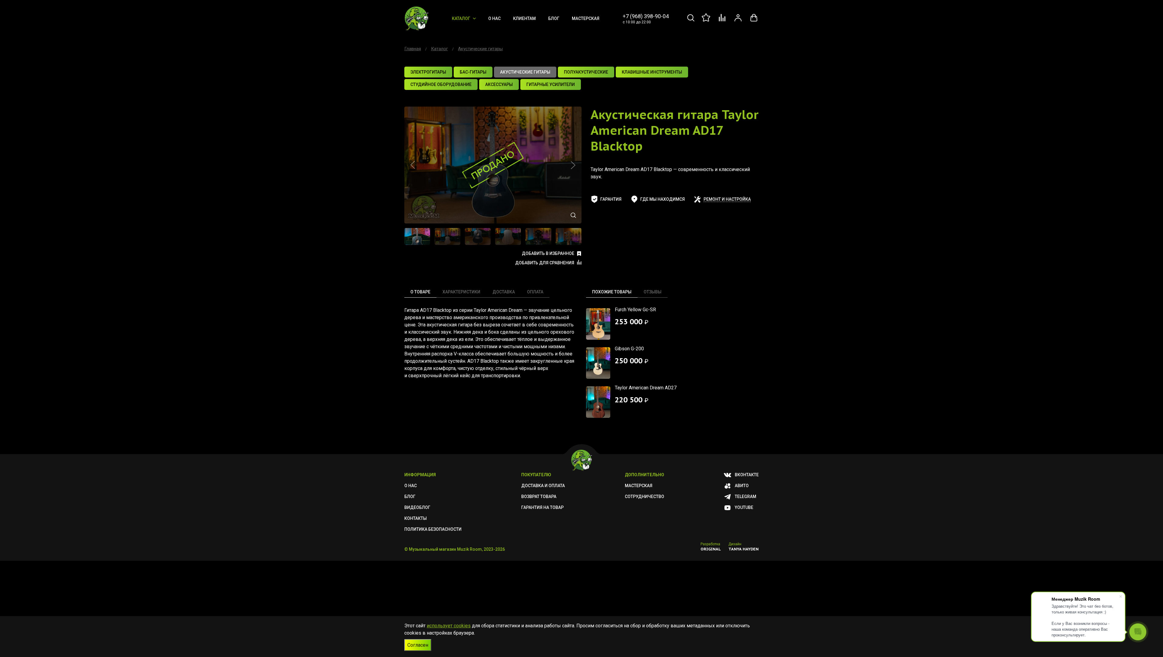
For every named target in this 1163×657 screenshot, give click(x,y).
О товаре (420, 291)
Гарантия (610, 199)
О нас (494, 18)
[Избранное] (706, 21)
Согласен (417, 645)
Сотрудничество (644, 496)
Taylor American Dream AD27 (646, 388)
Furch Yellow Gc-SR (635, 309)
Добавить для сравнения (544, 262)
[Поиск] (691, 21)
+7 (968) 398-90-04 (646, 16)
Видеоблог (417, 507)
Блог (553, 18)
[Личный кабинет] (738, 21)
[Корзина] (754, 21)
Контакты (415, 518)
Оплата (535, 291)
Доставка (503, 291)
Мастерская (585, 18)
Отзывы (652, 291)
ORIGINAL (711, 549)
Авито (742, 485)
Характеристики (461, 291)
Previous (412, 165)
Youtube (744, 507)
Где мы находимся (662, 199)
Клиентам (524, 18)
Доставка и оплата (543, 485)
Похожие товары (611, 291)
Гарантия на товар (542, 507)
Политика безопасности (433, 529)
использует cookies (449, 626)
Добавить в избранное (548, 253)
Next (573, 165)
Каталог (461, 18)
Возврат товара (538, 496)
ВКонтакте (747, 474)
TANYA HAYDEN (743, 549)
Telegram (745, 496)
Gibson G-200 (629, 349)
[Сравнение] (722, 21)
